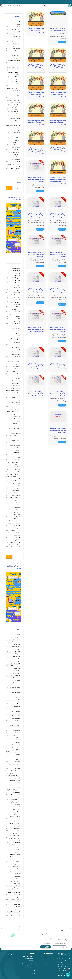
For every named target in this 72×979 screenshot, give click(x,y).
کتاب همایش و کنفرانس (15, 157)
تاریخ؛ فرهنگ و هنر (16, 38)
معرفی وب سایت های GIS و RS (13, 495)
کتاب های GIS (17, 145)
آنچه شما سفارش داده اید (15, 307)
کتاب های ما (17, 450)
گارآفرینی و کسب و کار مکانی (14, 462)
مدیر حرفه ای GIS (16, 481)
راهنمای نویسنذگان (16, 385)
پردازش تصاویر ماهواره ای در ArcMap (15, 339)
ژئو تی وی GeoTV (16, 397)
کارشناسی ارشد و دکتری (15, 440)
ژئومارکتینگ (17, 400)
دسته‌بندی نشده (16, 364)
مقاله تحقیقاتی (17, 502)
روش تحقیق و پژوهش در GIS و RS (13, 390)
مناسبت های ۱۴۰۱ (16, 507)
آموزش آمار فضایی (16, 287)
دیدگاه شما (18, 373)
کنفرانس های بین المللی (15, 455)
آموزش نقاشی (17, 299)
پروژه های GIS (17, 342)
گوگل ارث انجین (17, 467)
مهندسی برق (17, 171)
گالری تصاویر (17, 464)
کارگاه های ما (17, 443)
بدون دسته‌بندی (17, 36)
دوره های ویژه (17, 63)
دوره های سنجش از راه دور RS (14, 60)
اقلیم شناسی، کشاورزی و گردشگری (14, 103)
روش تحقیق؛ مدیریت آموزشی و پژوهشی (14, 85)
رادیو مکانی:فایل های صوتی (14, 381)
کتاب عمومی (17, 140)
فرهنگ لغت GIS (16, 423)
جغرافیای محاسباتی (16, 347)
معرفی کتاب (17, 488)
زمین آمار (18, 393)
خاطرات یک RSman (16, 354)
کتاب (19, 130)
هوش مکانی (17, 537)
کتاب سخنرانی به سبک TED (14, 445)
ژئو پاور (18, 395)
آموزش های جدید (16, 304)
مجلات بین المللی (16, 471)
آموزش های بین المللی (15, 302)
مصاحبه (18, 485)
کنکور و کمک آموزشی (16, 159)
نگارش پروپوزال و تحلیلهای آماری (15, 91)
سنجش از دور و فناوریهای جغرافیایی (14, 114)
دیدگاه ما (18, 376)
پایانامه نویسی (17, 333)
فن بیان (18, 426)
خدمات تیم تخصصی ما (15, 359)
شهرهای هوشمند (16, 416)
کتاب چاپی (16, 132)
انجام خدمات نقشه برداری (14, 319)
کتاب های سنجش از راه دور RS (14, 152)
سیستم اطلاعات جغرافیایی (15, 409)
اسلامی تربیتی (17, 31)
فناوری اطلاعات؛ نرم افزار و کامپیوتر (13, 125)
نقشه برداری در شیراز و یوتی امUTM (15, 515)
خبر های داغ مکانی (16, 357)
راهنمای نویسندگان (16, 383)
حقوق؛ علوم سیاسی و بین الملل (14, 41)
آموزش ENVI (17, 280)
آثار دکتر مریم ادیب (16, 26)
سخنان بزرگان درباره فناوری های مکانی (14, 403)
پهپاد (19, 345)
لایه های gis (17, 161)
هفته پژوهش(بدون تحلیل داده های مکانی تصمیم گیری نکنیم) (14, 520)
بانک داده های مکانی (16, 323)
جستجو (8, 188)
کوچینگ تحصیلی (16, 459)
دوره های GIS (17, 50)
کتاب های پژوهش (16, 149)
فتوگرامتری (18, 421)
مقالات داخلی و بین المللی (14, 497)
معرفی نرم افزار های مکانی (14, 493)
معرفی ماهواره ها (16, 490)
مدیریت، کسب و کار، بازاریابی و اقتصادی (14, 165)
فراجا (19, 123)
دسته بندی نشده (16, 48)
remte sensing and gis (15, 271)
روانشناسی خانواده (16, 65)
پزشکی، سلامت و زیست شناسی (12, 70)
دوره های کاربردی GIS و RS (14, 371)
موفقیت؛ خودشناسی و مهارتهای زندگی (14, 80)
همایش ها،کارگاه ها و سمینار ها (14, 523)
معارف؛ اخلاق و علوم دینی (15, 168)
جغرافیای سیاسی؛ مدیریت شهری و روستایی (13, 108)
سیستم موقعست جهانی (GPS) (13, 411)
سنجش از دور (17, 407)
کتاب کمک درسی (16, 142)
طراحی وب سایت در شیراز (15, 419)
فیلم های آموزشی (16, 431)
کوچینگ (18, 457)
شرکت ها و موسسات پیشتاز (14, 414)
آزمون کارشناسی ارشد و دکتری (14, 273)
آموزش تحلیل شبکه (16, 290)
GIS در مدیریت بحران (15, 268)
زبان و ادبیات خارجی (16, 98)
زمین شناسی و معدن (14, 111)
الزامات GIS (18, 316)
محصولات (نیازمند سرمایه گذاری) (13, 474)
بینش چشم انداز (16, 331)
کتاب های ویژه (17, 154)
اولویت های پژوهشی (16, 321)
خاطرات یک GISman (16, 352)
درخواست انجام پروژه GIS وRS (14, 361)
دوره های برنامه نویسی (15, 55)
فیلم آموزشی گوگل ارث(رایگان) (14, 428)
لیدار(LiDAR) (17, 469)
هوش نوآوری (17, 540)
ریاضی (18, 95)
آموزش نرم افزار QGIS (15, 297)
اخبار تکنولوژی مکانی (16, 309)
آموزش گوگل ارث (16, 292)
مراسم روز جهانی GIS (16, 483)
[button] (44, 5)
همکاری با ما (17, 528)
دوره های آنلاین (17, 369)
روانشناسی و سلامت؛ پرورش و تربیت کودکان (12, 75)
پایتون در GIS (17, 335)
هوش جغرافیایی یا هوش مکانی (14, 533)
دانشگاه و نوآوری (16, 46)
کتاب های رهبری (16, 447)
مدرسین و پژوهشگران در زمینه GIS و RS (13, 477)
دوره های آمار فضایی (16, 53)
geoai (18, 266)
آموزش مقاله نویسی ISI (15, 295)
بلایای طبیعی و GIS (16, 328)
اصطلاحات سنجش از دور (15, 314)
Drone (18, 24)
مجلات (17, 135)
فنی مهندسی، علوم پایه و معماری (13, 127)
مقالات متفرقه (17, 500)
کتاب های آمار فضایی (16, 147)
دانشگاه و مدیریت (16, 43)
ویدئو (19, 173)
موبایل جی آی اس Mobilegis (14, 512)
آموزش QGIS (17, 285)
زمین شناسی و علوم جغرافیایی (14, 100)
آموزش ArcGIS (17, 275)
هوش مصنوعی (17, 535)
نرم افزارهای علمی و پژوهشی (12, 88)
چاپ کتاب (18, 349)
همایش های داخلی (16, 525)
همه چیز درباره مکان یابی (15, 530)
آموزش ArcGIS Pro (16, 278)
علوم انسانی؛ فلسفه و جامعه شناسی (15, 119)
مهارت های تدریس (16, 509)
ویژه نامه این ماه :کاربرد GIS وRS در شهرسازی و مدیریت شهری (13, 546)
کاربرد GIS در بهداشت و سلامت (13, 438)
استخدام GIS (17, 311)
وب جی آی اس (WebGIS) (14, 542)
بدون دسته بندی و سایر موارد (14, 34)
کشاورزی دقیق (17, 452)
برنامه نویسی (17, 326)
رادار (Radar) (17, 378)
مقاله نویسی (17, 505)
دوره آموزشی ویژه (16, 366)
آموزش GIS (17, 283)
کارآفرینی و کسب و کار (15, 433)
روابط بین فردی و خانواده (13, 72)
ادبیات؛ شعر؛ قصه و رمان (15, 29)
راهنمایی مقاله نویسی (15, 388)
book (19, 22)
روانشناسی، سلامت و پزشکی (14, 67)
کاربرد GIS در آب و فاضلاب (14, 435)
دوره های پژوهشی (16, 58)
